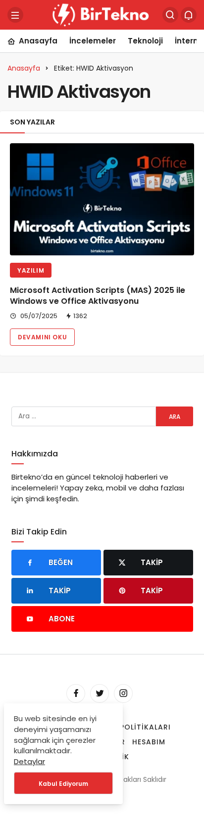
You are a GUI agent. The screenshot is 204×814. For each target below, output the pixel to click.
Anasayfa (38, 41)
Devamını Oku (42, 337)
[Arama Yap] (170, 15)
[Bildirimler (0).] (189, 15)
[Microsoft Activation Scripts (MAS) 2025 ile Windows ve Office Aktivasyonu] (102, 199)
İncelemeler (92, 41)
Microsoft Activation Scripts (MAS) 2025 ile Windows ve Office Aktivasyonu (97, 296)
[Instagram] (123, 693)
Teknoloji (145, 41)
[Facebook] (75, 693)
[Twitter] (99, 693)
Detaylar (29, 761)
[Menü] (15, 15)
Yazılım (30, 270)
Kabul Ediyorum (63, 783)
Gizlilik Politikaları (129, 727)
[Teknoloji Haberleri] (102, 14)
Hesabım (148, 742)
